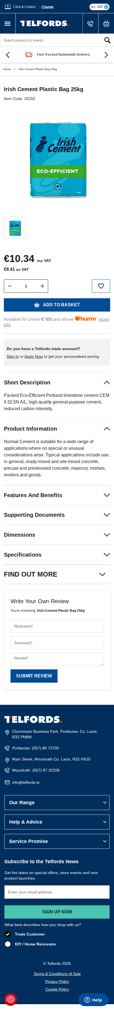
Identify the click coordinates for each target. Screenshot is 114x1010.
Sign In (13, 356)
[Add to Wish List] (101, 286)
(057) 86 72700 (45, 748)
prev (7, 55)
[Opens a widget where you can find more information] (93, 1000)
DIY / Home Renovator (35, 944)
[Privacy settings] (10, 999)
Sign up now (57, 911)
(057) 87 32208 (45, 770)
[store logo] (44, 23)
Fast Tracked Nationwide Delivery (63, 54)
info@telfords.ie (26, 782)
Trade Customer (30, 934)
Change (48, 7)
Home (7, 69)
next (106, 55)
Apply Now (33, 356)
